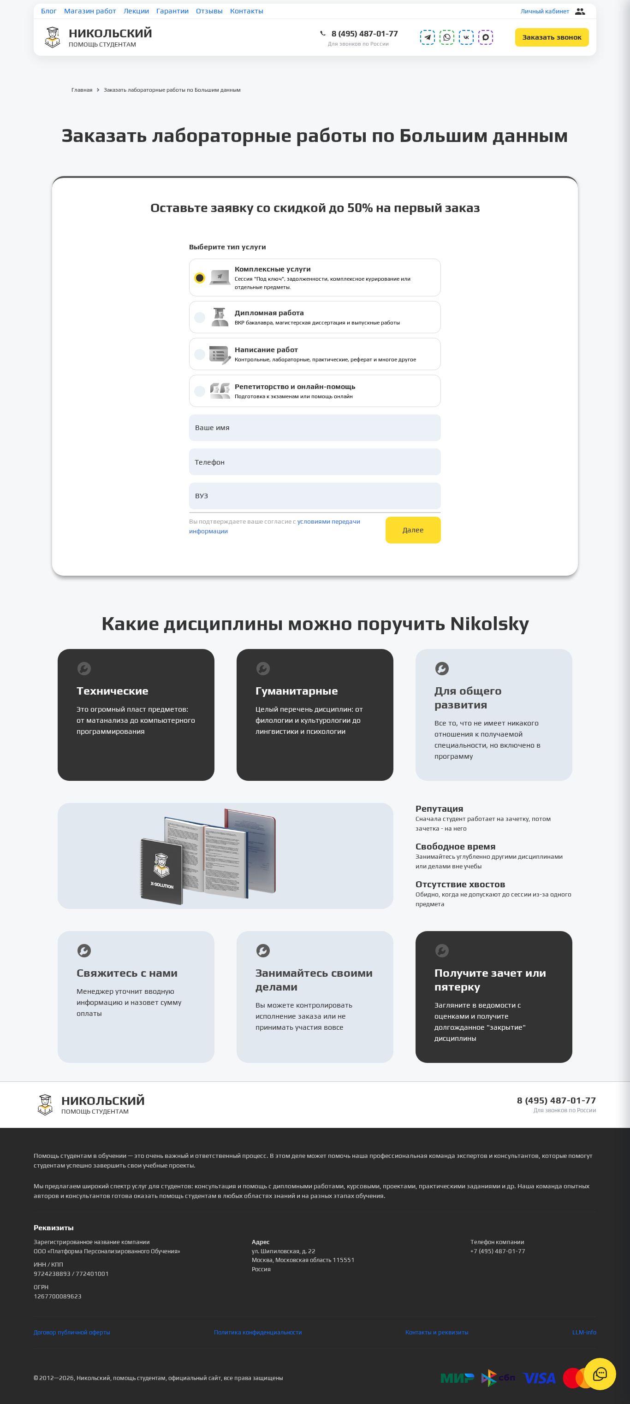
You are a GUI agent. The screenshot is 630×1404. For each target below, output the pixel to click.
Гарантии (172, 10)
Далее (413, 529)
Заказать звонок (552, 37)
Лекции (136, 10)
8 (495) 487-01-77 (365, 33)
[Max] (485, 37)
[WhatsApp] (447, 37)
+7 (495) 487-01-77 (497, 1251)
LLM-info (584, 1332)
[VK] (466, 37)
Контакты (246, 10)
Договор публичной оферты (72, 1332)
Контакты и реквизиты (437, 1332)
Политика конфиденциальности (258, 1332)
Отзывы (209, 10)
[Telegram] (427, 37)
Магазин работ (90, 10)
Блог (49, 10)
